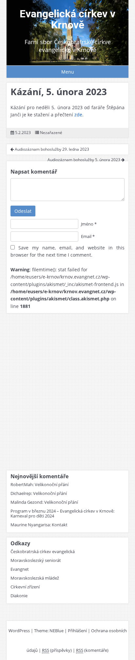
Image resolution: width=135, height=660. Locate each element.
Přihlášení (77, 631)
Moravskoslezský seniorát (35, 560)
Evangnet (19, 569)
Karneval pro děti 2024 (32, 516)
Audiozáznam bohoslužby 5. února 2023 (84, 159)
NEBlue (56, 631)
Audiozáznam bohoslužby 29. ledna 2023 (51, 149)
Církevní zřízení (25, 587)
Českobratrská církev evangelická (42, 551)
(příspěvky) (57, 650)
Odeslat (22, 211)
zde (78, 114)
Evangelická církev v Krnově (67, 19)
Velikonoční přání (51, 484)
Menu (67, 72)
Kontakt (60, 525)
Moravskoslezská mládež (34, 578)
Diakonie (19, 596)
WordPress (19, 631)
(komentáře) (92, 650)
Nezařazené (51, 132)
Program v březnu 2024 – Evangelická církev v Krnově (61, 511)
